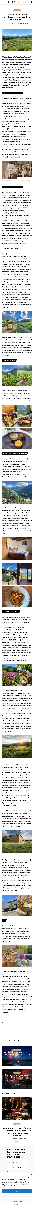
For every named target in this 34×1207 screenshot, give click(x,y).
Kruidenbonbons (8, 1025)
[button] (31, 1174)
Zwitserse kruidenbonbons (11, 1030)
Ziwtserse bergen (15, 1028)
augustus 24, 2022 (11, 1057)
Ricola (6, 1028)
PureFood (17, 10)
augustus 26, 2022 (11, 23)
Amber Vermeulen (22, 23)
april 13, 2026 (22, 1138)
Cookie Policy (17, 1204)
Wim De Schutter (22, 1057)
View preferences (17, 1201)
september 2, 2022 (11, 1080)
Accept (17, 1191)
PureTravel (17, 1050)
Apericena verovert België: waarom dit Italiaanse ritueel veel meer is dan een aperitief (17, 1132)
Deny (17, 1196)
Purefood (5, 1012)
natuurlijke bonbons (21, 1025)
